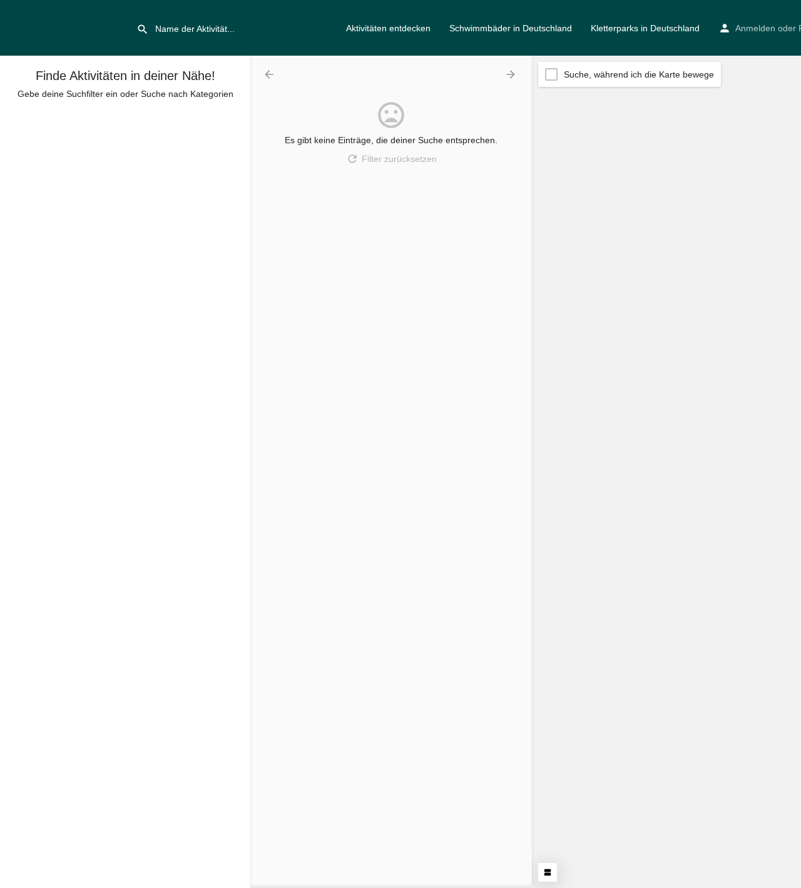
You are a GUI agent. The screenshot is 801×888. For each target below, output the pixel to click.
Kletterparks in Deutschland (645, 28)
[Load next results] (511, 74)
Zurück (134, 273)
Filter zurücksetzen (399, 159)
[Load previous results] (270, 74)
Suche (132, 235)
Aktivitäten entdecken (388, 28)
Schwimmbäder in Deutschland (510, 28)
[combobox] (125, 194)
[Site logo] (68, 27)
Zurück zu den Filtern (133, 756)
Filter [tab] (30, 116)
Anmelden (755, 28)
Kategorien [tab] (73, 116)
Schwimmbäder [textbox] (51, 194)
